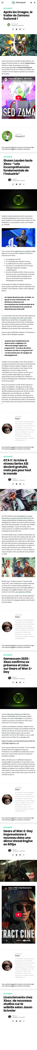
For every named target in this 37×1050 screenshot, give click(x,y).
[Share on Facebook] (13, 29)
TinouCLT (15, 24)
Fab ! (15, 179)
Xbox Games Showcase (14, 714)
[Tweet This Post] (16, 29)
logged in (13, 149)
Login (32, 147)
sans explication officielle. (23, 592)
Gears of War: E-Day (13, 733)
